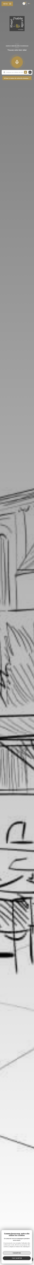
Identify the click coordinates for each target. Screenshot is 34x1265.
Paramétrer (17, 1253)
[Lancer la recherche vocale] (17, 61)
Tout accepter (17, 1258)
